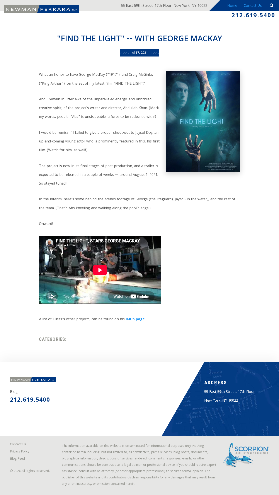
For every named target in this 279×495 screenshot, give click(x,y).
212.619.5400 (253, 16)
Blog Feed (17, 459)
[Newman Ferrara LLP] (41, 9)
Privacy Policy (19, 452)
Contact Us (253, 6)
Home (232, 6)
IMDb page (135, 319)
